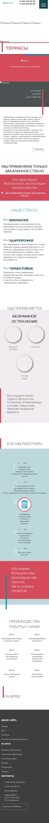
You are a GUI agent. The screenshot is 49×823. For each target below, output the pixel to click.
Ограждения (6, 767)
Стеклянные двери (9, 759)
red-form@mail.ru (11, 791)
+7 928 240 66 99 (27, 4)
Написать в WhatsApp (12, 806)
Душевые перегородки (11, 750)
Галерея (4, 726)
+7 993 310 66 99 (27, 1)
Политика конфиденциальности (14, 739)
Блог (3, 731)
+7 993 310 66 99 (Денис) (14, 782)
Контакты (5, 735)
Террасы (4, 771)
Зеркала (4, 763)
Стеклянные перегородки (11, 754)
